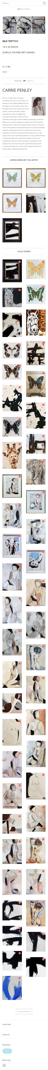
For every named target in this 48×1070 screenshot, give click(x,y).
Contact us (30, 81)
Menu (7, 3)
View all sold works (24, 1011)
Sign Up (7, 1051)
